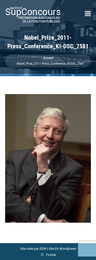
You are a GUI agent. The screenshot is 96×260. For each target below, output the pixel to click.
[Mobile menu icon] (88, 13)
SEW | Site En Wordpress (57, 249)
